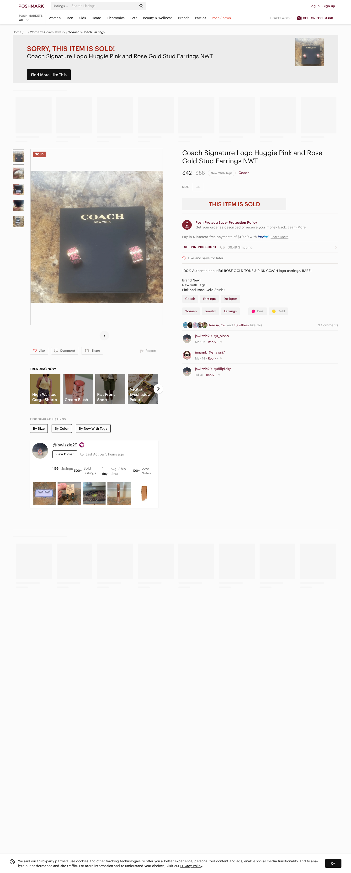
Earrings (209, 299)
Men (69, 18)
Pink (260, 311)
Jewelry (210, 311)
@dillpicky (222, 369)
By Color (62, 428)
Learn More (279, 237)
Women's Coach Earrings (86, 32)
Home (96, 18)
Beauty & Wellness (158, 18)
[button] (61, 6)
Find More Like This (49, 74)
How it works (281, 18)
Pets (133, 18)
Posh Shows (221, 18)
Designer (230, 299)
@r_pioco (221, 336)
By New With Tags (93, 428)
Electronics (116, 18)
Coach (244, 172)
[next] (104, 335)
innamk (201, 352)
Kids (82, 18)
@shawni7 (217, 352)
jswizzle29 (203, 336)
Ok (333, 863)
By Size (39, 428)
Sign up (329, 6)
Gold (281, 311)
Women (55, 18)
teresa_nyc (218, 325)
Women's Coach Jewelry (47, 32)
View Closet (64, 454)
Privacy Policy (191, 866)
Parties (200, 18)
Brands (183, 18)
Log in (314, 6)
